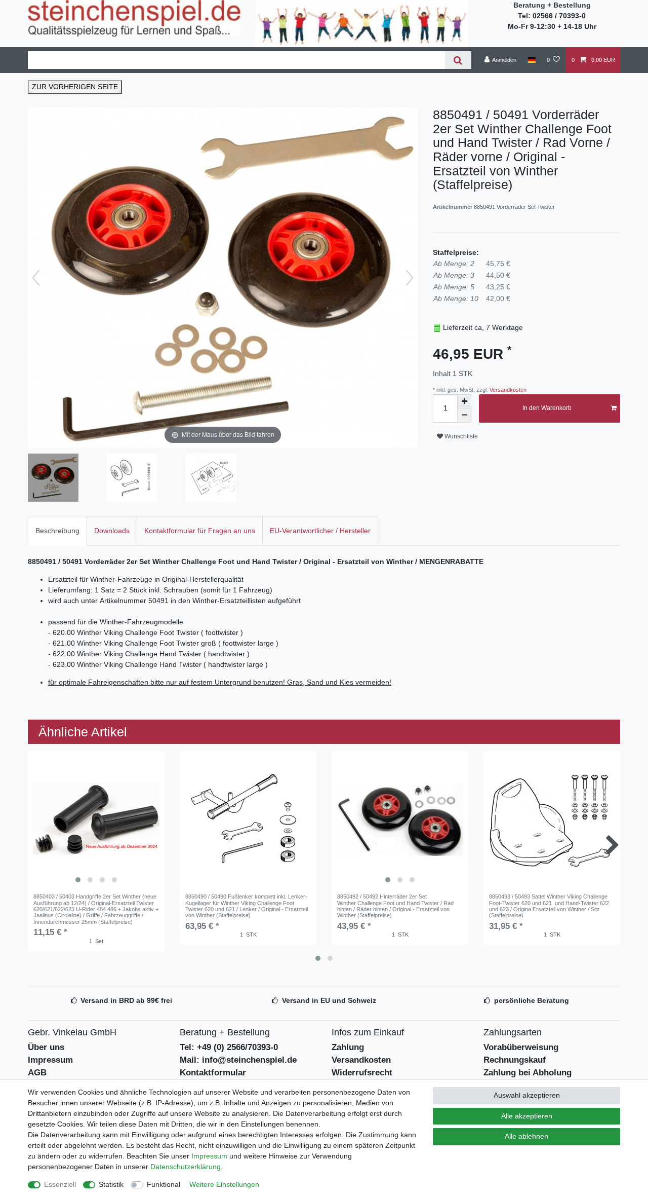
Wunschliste (460, 436)
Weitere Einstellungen (224, 1184)
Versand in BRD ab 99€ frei (126, 1000)
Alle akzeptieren (526, 1116)
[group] (96, 819)
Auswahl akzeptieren (527, 1095)
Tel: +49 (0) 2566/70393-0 (229, 1047)
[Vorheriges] (36, 278)
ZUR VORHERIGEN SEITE (75, 87)
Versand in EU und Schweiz (329, 1000)
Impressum (50, 1060)
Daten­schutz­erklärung (185, 1167)
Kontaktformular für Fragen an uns (199, 531)
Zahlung (348, 1047)
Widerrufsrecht (362, 1072)
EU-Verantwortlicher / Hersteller (320, 531)
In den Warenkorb (547, 408)
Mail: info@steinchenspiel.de (238, 1060)
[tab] (57, 531)
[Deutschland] (531, 59)
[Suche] (458, 60)
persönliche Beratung (531, 1000)
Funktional (163, 1184)
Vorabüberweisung (520, 1047)
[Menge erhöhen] (464, 401)
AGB (37, 1072)
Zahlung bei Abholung (527, 1072)
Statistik (111, 1184)
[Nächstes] (409, 278)
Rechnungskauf (514, 1060)
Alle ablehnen (526, 1136)
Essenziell (60, 1184)
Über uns (46, 1047)
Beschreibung (57, 531)
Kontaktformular (213, 1072)
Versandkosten (507, 390)
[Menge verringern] (464, 415)
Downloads (112, 531)
